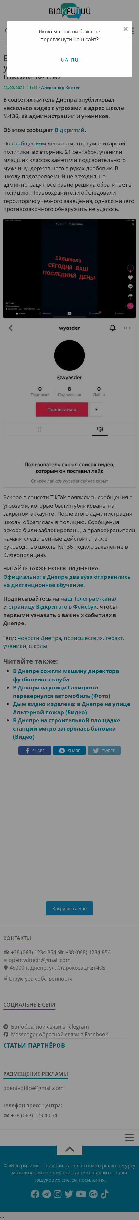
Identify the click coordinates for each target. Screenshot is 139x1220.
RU (75, 59)
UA (64, 59)
